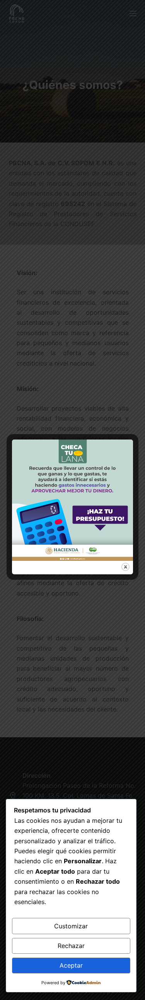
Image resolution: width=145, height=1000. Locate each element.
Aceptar (71, 965)
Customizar (71, 926)
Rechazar (71, 946)
